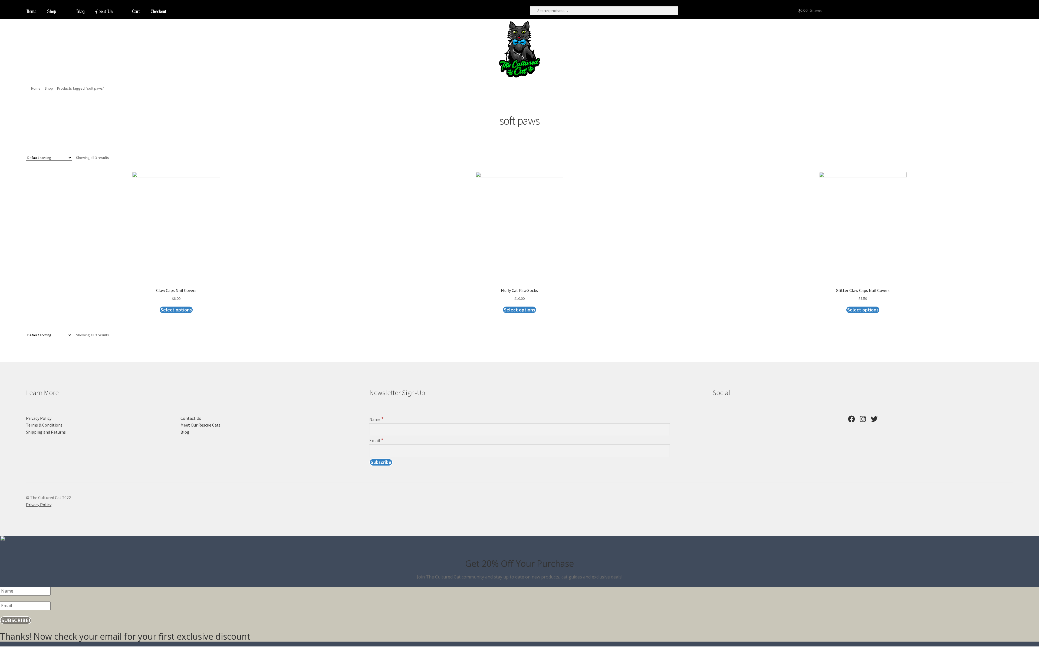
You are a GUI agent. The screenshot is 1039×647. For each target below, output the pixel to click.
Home (31, 11)
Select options (176, 310)
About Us (104, 11)
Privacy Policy (38, 418)
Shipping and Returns (46, 432)
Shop (51, 11)
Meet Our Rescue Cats (200, 425)
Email (376, 440)
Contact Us (190, 418)
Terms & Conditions (44, 425)
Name (376, 419)
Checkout (158, 11)
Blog (80, 11)
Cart (136, 11)
